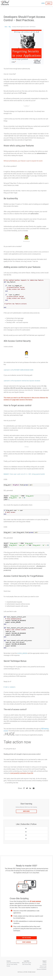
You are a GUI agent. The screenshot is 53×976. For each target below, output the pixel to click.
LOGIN (43, 3)
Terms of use (43, 966)
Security (44, 964)
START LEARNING (26, 942)
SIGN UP (48, 3)
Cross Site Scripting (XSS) (13, 962)
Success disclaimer (41, 969)
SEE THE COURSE (26, 937)
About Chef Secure (26, 962)
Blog (10, 26)
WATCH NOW (26, 811)
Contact (44, 962)
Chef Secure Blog (26, 964)
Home (6, 26)
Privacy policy (43, 967)
